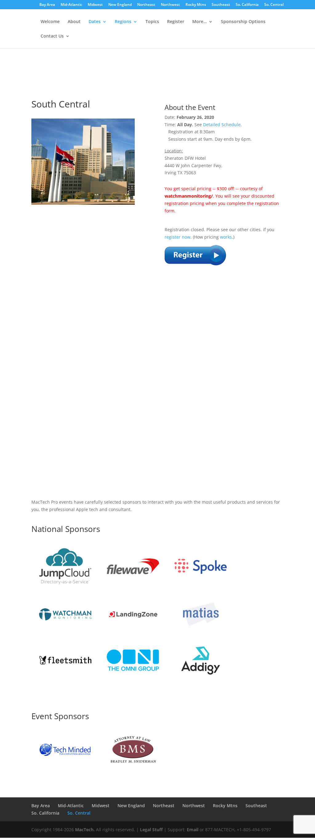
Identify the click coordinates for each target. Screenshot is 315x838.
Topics (152, 21)
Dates (95, 21)
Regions (123, 21)
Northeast (146, 5)
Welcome (50, 21)
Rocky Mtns (195, 5)
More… (199, 21)
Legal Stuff (151, 829)
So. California (247, 5)
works (226, 237)
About (74, 21)
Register (175, 21)
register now (177, 237)
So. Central (274, 5)
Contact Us (52, 36)
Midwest (95, 5)
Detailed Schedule (222, 124)
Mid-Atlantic (71, 5)
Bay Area (47, 5)
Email (192, 829)
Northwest (170, 5)
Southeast (221, 5)
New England (120, 5)
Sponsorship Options (243, 21)
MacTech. (85, 829)
